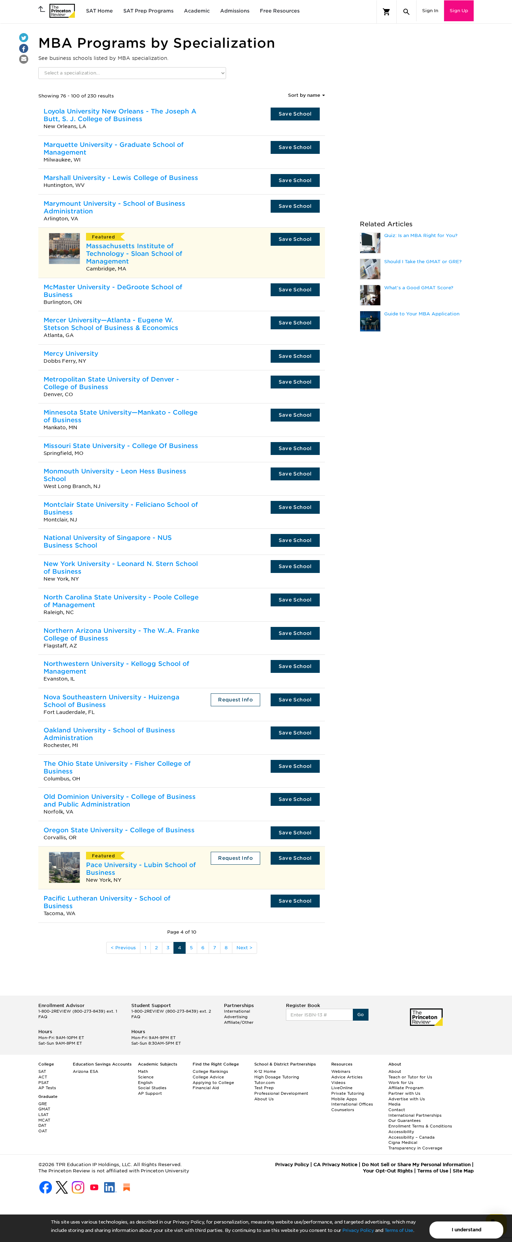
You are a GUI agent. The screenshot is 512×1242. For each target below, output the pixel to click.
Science (146, 1077)
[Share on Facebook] (23, 48)
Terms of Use (399, 1230)
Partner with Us (404, 1093)
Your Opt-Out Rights (388, 1170)
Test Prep (264, 1087)
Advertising (236, 1016)
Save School (295, 114)
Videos (338, 1082)
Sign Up (459, 10)
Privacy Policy (358, 1230)
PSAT (43, 1082)
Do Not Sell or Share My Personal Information (416, 1164)
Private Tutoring (347, 1093)
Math (143, 1071)
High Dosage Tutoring (276, 1077)
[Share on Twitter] (23, 37)
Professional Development (281, 1093)
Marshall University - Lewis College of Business (121, 177)
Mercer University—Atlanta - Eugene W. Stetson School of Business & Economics (111, 323)
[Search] (406, 11)
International (237, 1011)
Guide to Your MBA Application (421, 313)
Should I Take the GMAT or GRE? (422, 261)
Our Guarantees (404, 1120)
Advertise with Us (406, 1098)
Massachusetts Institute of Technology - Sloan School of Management (134, 253)
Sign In (430, 10)
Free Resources (280, 11)
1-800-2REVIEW (77, 1011)
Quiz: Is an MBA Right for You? (420, 235)
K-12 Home (265, 1071)
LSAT (43, 1114)
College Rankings (210, 1071)
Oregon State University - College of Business (119, 830)
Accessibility (401, 1131)
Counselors (342, 1109)
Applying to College (213, 1082)
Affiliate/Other (239, 1022)
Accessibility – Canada (411, 1137)
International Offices (352, 1104)
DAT (42, 1125)
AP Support (150, 1093)
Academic (197, 11)
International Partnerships (415, 1115)
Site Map (463, 1170)
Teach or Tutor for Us (410, 1077)
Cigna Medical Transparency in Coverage (415, 1145)
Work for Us (400, 1082)
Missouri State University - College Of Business (121, 445)
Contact (396, 1109)
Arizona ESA (85, 1071)
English (145, 1082)
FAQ (42, 1016)
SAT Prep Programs (148, 11)
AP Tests (47, 1087)
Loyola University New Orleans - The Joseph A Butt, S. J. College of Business (120, 115)
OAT (42, 1131)
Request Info (235, 699)
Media (394, 1104)
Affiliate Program (406, 1087)
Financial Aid (206, 1087)
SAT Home (99, 11)
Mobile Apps (344, 1098)
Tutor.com (264, 1082)
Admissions (234, 11)
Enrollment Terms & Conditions (420, 1126)
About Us (264, 1098)
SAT (42, 1071)
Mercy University (71, 353)
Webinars (340, 1071)
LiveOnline (341, 1087)
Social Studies (152, 1087)
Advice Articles (347, 1077)
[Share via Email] (23, 59)
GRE (42, 1103)
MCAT (44, 1120)
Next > (244, 947)
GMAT (44, 1109)
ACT (42, 1077)
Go (360, 1014)
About (394, 1071)
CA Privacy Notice (335, 1164)
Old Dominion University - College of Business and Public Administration (120, 800)
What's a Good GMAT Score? (418, 287)
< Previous (123, 947)
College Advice (208, 1077)
